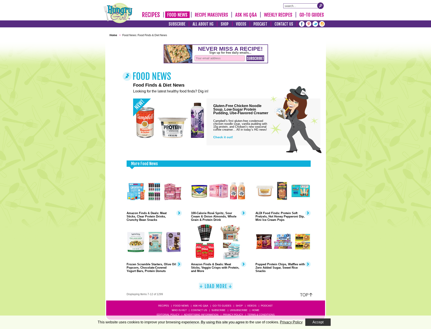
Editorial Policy (168, 314)
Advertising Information (201, 314)
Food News (177, 15)
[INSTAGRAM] (322, 23)
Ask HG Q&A (246, 15)
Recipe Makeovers (211, 15)
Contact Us (284, 24)
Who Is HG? (179, 310)
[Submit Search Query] (320, 5)
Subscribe (177, 24)
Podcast (260, 24)
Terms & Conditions (261, 314)
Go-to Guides (222, 305)
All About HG (203, 24)
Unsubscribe (238, 310)
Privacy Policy (233, 314)
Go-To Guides (311, 15)
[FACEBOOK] (302, 23)
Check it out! (223, 137)
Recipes (151, 15)
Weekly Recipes (278, 15)
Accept (317, 322)
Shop (225, 24)
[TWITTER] (315, 23)
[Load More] (216, 288)
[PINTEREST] (308, 23)
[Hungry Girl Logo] (118, 13)
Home (255, 310)
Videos (241, 24)
